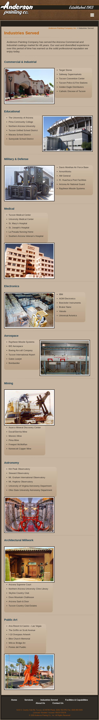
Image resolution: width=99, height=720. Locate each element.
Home (14, 700)
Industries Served (49, 700)
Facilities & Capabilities (76, 700)
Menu (92, 15)
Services (28, 700)
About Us (40, 703)
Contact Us (57, 703)
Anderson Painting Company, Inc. (17, 8)
